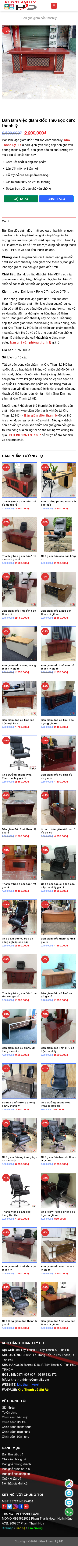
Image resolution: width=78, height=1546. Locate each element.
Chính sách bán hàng (15, 1436)
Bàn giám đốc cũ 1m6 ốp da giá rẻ (56, 776)
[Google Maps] (69, 1483)
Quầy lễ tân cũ (11, 1478)
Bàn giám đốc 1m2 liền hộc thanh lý (19, 1268)
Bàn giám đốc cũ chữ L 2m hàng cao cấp (18, 1049)
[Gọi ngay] (69, 1512)
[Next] (16, 103)
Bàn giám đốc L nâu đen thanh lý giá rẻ (56, 612)
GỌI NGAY (21, 199)
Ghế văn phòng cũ (14, 1459)
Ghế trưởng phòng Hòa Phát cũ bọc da (55, 1104)
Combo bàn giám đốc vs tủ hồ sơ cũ (58, 831)
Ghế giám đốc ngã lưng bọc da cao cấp (19, 1158)
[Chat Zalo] (69, 1493)
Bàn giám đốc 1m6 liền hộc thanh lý (19, 612)
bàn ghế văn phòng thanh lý (30, 342)
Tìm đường (35, 1528)
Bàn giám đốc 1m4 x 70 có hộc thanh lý (57, 1049)
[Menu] (54, 6)
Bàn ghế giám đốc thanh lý (39, 18)
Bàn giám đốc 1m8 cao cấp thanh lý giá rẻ (58, 1322)
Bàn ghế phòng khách (16, 1464)
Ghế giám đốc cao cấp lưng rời (58, 557)
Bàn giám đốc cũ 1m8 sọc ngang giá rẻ (57, 721)
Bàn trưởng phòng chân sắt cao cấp (58, 503)
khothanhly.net (28, 1384)
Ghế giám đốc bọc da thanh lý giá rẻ (58, 1158)
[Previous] (5, 103)
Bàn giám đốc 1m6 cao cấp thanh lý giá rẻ (58, 667)
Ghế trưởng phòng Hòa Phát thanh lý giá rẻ (16, 776)
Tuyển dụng (9, 1412)
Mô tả (5, 221)
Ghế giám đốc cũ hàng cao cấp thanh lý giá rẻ (58, 885)
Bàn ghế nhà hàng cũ (16, 1473)
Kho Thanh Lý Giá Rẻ (33, 1389)
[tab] (39, 221)
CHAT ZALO (56, 199)
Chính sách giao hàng (16, 1431)
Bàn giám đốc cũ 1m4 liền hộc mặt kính (18, 721)
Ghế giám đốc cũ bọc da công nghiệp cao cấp (17, 940)
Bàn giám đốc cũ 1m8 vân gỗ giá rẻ (57, 995)
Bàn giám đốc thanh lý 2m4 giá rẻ (58, 940)
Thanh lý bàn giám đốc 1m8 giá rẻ (19, 885)
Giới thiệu (8, 1407)
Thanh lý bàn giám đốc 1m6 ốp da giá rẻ (19, 503)
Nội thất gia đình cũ (14, 1483)
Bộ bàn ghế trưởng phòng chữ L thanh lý (18, 1104)
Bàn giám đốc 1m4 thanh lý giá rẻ (19, 831)
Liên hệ (20, 1528)
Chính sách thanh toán (16, 1426)
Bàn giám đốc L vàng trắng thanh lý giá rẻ (19, 667)
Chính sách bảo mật (15, 1417)
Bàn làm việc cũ (12, 1454)
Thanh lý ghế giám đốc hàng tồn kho (16, 1213)
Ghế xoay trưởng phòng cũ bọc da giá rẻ (58, 1213)
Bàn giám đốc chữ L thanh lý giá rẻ (57, 1268)
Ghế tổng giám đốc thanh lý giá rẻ (19, 1322)
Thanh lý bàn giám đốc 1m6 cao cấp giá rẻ (19, 557)
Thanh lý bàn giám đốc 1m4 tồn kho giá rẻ (19, 995)
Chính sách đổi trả (14, 1422)
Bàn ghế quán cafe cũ (16, 1469)
